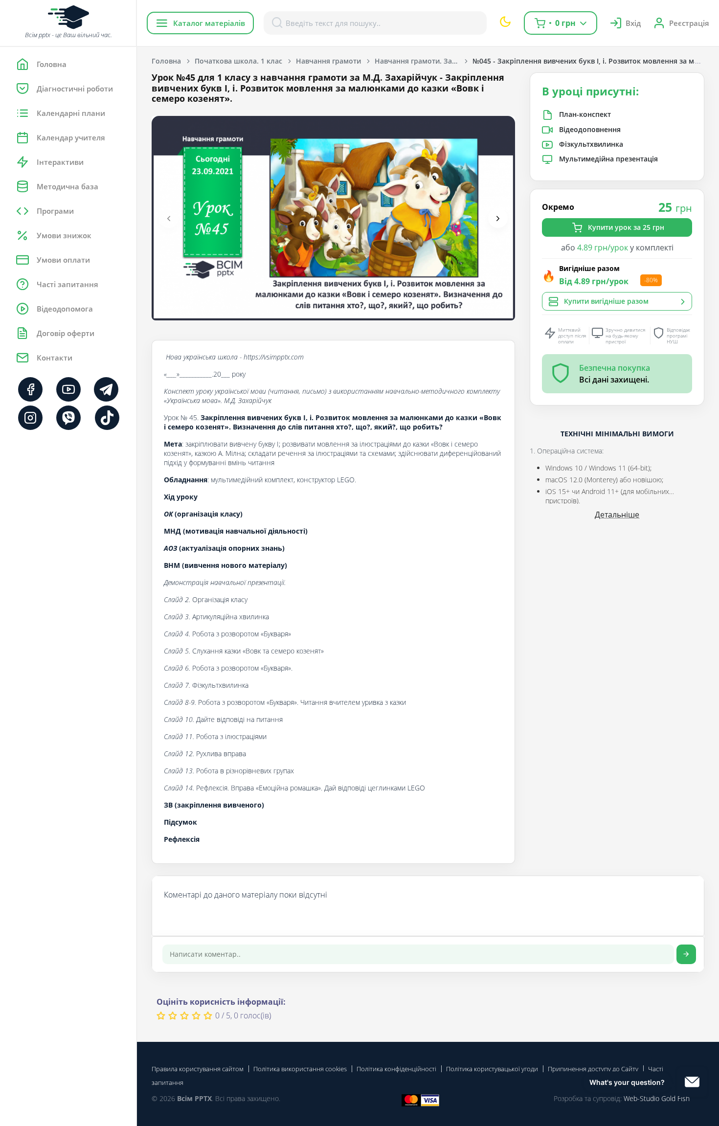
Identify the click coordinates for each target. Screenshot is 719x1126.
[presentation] (169, 218)
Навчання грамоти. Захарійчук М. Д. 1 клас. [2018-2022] (423, 61)
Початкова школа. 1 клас (238, 61)
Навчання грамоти (328, 61)
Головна (166, 61)
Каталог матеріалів (209, 23)
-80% (651, 280)
